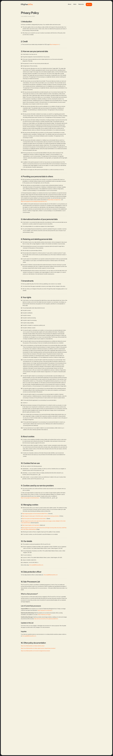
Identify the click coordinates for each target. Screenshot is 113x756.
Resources (81, 4)
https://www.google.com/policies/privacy (30, 497)
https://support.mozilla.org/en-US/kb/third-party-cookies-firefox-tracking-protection (40, 516)
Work (74, 4)
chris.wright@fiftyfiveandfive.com (36, 565)
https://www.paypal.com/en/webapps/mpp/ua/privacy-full (33, 201)
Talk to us (89, 4)
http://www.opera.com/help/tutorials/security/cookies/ (34, 518)
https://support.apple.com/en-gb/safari (30, 525)
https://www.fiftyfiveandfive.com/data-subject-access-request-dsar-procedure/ (38, 648)
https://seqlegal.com (54, 44)
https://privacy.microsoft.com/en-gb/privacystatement (46, 618)
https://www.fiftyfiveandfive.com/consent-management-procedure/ (35, 650)
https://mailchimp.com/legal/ (44, 614)
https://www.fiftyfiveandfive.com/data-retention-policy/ (33, 645)
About (69, 4)
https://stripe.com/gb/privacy (54, 199)
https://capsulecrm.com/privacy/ (45, 610)
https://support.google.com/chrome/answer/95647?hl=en (35, 513)
